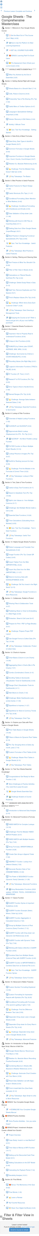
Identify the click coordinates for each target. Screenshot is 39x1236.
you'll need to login (28, 1227)
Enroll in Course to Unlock (19, 1230)
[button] (1, 2)
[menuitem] (1, 5)
